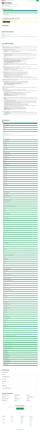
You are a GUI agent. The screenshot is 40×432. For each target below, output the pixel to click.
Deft (3, 383)
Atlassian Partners (4, 398)
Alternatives (10, 6)
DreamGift (30, 423)
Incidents (5, 6)
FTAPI (15, 400)
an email (11, 91)
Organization (3, 5)
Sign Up (37, 0)
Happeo (28, 400)
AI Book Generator (31, 418)
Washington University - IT (6, 376)
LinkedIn (26, 63)
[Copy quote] (27, 61)
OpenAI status (21, 418)
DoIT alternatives (27, 73)
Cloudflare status (22, 417)
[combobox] (11, 0)
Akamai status (21, 419)
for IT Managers (8, 5)
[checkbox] (3, 50)
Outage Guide (7, 6)
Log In (12, 418)
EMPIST (3, 374)
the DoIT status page (18, 98)
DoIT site (13, 6)
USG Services (4, 381)
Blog (32, 0)
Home (2, 417)
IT (5, 5)
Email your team (9, 51)
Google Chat (27, 50)
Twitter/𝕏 (20, 63)
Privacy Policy (3, 423)
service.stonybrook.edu (17, 67)
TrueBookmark (31, 424)
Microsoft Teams (23, 50)
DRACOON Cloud (16, 398)
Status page (15, 6)
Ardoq (27, 398)
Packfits (30, 425)
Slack (20, 50)
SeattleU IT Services (5, 372)
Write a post (9, 70)
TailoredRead (31, 417)
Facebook (22, 63)
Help (34, 0)
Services (30, 0)
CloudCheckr (4, 400)
